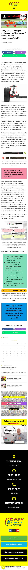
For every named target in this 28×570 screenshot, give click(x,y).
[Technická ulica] (14, 457)
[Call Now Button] (3, 567)
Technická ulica (14, 461)
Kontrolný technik (7, 42)
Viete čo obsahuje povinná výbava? (9, 367)
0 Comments (11, 369)
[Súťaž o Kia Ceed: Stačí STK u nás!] (3, 385)
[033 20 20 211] (14, 484)
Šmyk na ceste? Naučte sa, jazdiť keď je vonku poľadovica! (13, 372)
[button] (14, 8)
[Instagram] (14, 530)
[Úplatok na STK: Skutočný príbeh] (3, 379)
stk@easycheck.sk (14, 503)
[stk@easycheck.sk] (14, 498)
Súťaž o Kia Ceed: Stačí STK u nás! (14, 385)
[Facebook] (10, 530)
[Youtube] (17, 530)
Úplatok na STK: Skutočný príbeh (14, 378)
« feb (2, 361)
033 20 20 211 (14, 489)
